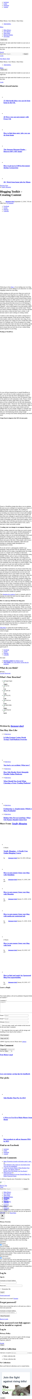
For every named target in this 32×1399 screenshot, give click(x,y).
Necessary (5, 1245)
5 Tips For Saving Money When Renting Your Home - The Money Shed (17, 1168)
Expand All (3, 1049)
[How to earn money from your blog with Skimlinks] (18, 865)
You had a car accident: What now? (17, 765)
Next (6, 185)
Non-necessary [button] (4, 1256)
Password (2, 1285)
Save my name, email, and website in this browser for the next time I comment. (15, 1026)
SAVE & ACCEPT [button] (5, 1269)
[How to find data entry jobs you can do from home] (18, 126)
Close (1, 1187)
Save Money (7, 31)
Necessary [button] (3, 1243)
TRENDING (7, 24)
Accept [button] (8, 1213)
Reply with (4, 1038)
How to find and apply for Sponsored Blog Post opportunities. (17, 976)
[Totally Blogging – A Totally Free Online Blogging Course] (18, 836)
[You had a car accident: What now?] (18, 751)
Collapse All (11, 1049)
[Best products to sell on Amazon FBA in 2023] (18, 1129)
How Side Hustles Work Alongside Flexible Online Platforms (16, 773)
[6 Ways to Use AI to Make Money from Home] (18, 1108)
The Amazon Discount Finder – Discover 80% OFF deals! (15, 150)
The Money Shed (5, 59)
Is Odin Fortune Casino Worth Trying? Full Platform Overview (15, 738)
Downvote (7, 673)
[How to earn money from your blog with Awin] (18, 931)
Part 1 (12, 287)
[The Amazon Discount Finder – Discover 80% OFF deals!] (18, 142)
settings (24, 1041)
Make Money (7, 30)
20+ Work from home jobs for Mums (17, 182)
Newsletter (7, 36)
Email (2, 1018)
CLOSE (3, 1398)
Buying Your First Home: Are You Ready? (15, 1171)
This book (3, 627)
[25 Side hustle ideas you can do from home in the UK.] (18, 93)
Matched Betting (8, 35)
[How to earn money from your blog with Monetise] (18, 886)
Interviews (8, 734)
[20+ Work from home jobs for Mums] (18, 174)
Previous (2, 185)
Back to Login (4, 1319)
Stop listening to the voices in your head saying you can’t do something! (17, 1165)
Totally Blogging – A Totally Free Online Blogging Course (16, 852)
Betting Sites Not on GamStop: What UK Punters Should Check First (17, 819)
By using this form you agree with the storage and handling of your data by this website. (15, 1031)
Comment (3, 1000)
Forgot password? (5, 1295)
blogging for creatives (9, 594)
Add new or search (5, 1353)
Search (26, 54)
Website (2, 1022)
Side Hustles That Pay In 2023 (15, 1098)
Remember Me (6, 1289)
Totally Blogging (19, 823)
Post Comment (4, 1035)
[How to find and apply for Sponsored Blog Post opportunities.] (18, 963)
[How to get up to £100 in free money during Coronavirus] (18, 158)
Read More (13, 1213)
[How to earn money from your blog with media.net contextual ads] (18, 907)
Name (2, 1015)
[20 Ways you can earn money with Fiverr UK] (18, 109)
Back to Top (3, 1185)
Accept (2, 1343)
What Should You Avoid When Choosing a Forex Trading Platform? (17, 782)
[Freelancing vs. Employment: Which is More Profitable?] (18, 795)
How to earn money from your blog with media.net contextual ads (17, 915)
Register (16, 1298)
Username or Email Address (8, 1280)
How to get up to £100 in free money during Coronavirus (17, 167)
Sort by (2, 1051)
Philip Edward (8, 1173)
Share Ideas (7, 33)
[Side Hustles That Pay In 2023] (18, 1088)
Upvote (2, 673)
